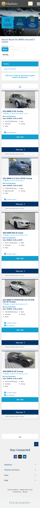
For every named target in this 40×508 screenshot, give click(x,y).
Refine (5, 49)
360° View (20, 137)
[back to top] (36, 444)
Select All (5, 46)
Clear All (11, 46)
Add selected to (15, 49)
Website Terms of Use (26, 489)
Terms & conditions (12, 489)
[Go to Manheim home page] (10, 4)
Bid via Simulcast (9, 116)
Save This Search (10, 69)
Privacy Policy (17, 492)
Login (30, 4)
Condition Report (11, 132)
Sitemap (24, 492)
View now (19, 150)
